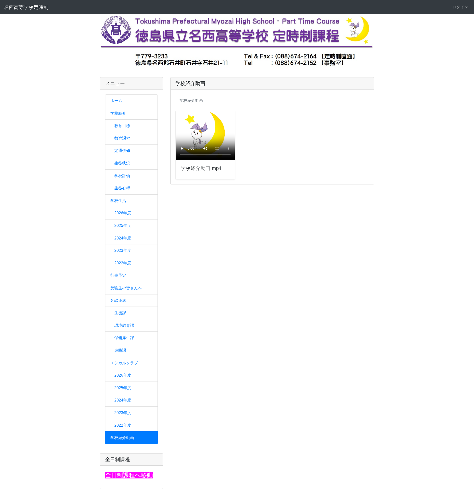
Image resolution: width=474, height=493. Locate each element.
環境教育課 (124, 325)
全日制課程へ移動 (129, 475)
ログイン (460, 7)
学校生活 (118, 201)
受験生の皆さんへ (126, 288)
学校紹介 (118, 113)
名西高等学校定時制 (26, 7)
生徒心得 (122, 188)
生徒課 (120, 313)
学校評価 (122, 176)
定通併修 (122, 150)
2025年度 (122, 225)
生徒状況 (122, 163)
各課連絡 (118, 300)
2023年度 (122, 250)
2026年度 (122, 213)
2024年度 (122, 238)
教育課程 (122, 138)
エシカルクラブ (124, 363)
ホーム (116, 101)
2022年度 (122, 263)
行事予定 (118, 275)
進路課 (120, 350)
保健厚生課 (124, 338)
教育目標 (122, 126)
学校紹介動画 (122, 438)
